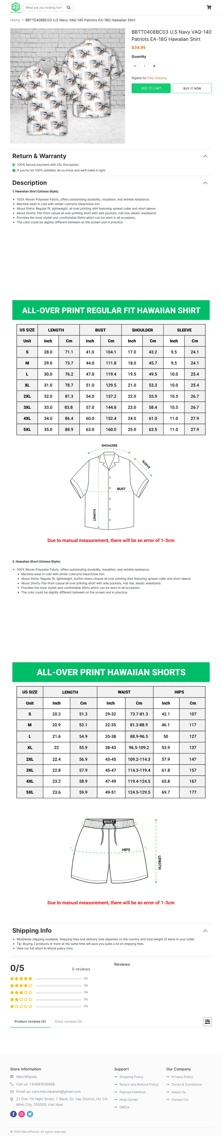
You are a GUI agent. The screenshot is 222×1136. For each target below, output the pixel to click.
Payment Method (132, 1092)
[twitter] (30, 1114)
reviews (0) (30, 1021)
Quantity (139, 56)
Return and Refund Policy (138, 1084)
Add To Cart (151, 88)
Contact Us (179, 1100)
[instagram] (21, 1114)
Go (68, 7)
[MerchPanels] (15, 7)
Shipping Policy (131, 1077)
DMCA (124, 1107)
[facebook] (13, 1114)
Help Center (128, 1100)
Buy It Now (192, 88)
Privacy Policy (182, 1077)
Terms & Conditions (186, 1084)
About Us (178, 1092)
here (69, 948)
